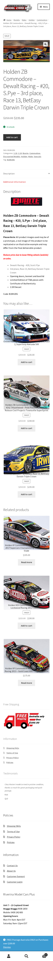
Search (26, 956)
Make (24, 20)
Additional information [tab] (14, 181)
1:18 (15, 153)
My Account (9, 956)
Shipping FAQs (12, 748)
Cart (40, 954)
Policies (9, 762)
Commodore (42, 20)
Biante (25, 153)
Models (17, 20)
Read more (26, 562)
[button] (45, 44)
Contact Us (12, 865)
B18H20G (11, 159)
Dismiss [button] (7, 947)
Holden (32, 20)
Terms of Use (12, 753)
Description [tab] (9, 173)
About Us (11, 870)
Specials (37, 156)
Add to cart (12, 137)
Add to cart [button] (26, 362)
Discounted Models (11, 156)
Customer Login (14, 881)
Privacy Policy (12, 757)
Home (9, 20)
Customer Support (16, 876)
